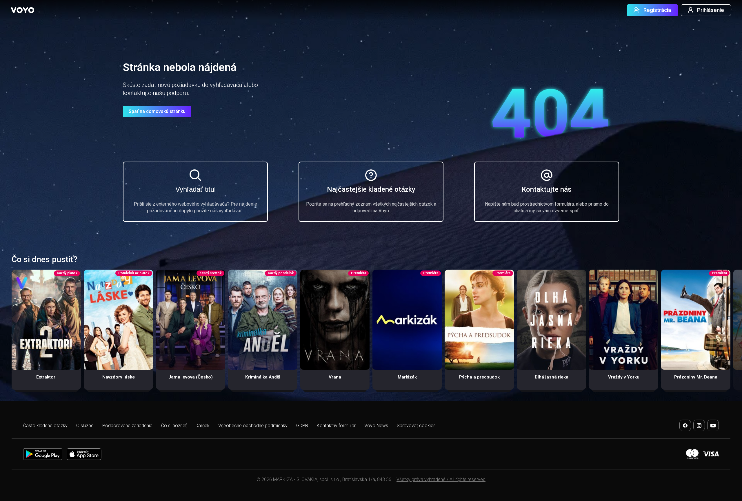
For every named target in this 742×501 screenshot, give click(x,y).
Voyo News (376, 425)
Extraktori (46, 377)
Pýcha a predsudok (479, 377)
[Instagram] (699, 425)
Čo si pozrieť (174, 425)
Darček (202, 425)
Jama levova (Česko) (190, 377)
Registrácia (657, 10)
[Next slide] (731, 333)
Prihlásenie (710, 10)
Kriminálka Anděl (262, 377)
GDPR (302, 425)
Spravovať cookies (416, 425)
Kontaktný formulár (336, 425)
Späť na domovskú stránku (157, 111)
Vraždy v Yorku (623, 377)
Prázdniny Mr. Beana (695, 377)
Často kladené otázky (45, 425)
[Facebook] (685, 425)
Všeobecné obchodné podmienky (253, 425)
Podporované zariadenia (127, 425)
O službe (85, 425)
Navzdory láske (118, 377)
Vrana (335, 377)
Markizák (407, 377)
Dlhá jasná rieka (551, 377)
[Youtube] (713, 425)
